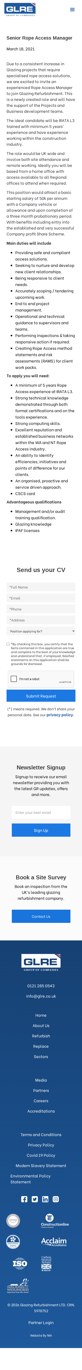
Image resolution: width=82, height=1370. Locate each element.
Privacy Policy (41, 1145)
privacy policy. (60, 714)
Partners (41, 1090)
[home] (22, 10)
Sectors (41, 1056)
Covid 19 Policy (41, 1155)
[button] (72, 9)
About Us (41, 1025)
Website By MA (41, 1335)
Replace (41, 1046)
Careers (41, 1100)
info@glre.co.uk (41, 996)
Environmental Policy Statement (30, 1178)
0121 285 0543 (41, 985)
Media (41, 1080)
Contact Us (41, 916)
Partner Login (41, 1322)
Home (41, 1015)
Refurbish (41, 1035)
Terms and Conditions (41, 1134)
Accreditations (41, 1111)
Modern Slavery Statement (41, 1165)
